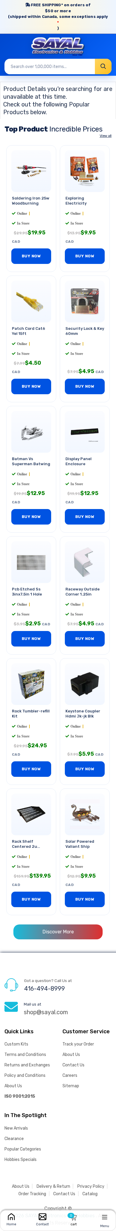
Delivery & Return (53, 1186)
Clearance (14, 1138)
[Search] (103, 66)
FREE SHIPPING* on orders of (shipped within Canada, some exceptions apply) (58, 16)
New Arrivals (16, 1128)
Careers (69, 1075)
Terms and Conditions (25, 1054)
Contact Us (73, 1065)
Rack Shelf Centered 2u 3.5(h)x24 (24, 846)
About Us (13, 1085)
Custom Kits (16, 1044)
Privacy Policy (90, 1186)
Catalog (90, 1193)
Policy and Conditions (25, 1075)
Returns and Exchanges (27, 1065)
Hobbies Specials (20, 1159)
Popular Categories (22, 1149)
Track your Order (78, 1044)
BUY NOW (31, 256)
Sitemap (70, 1085)
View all (106, 136)
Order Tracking (32, 1193)
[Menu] (104, 1217)
